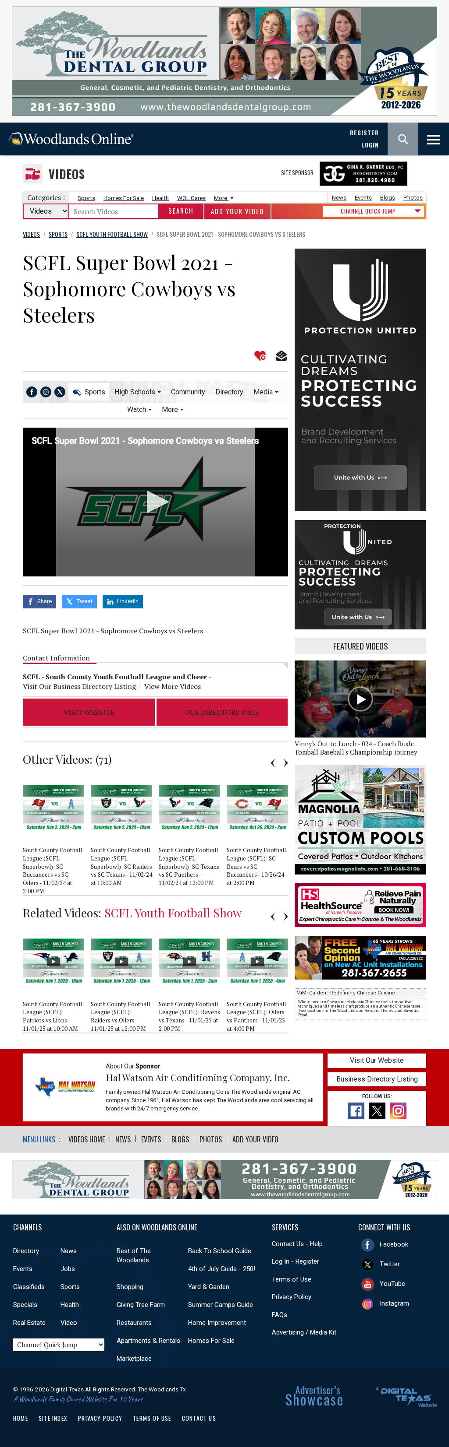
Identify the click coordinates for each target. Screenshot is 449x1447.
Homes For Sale (123, 198)
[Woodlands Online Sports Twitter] (59, 391)
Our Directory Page (222, 712)
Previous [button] (272, 763)
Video (69, 1323)
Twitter (390, 1264)
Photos (413, 197)
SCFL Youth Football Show (173, 912)
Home (20, 1418)
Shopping (130, 1287)
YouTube (392, 1284)
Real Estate (29, 1323)
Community (188, 392)
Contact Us (199, 1418)
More (221, 198)
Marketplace (134, 1359)
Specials (25, 1305)
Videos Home (86, 1139)
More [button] (170, 409)
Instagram (394, 1303)
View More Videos (172, 686)
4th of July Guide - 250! (221, 1269)
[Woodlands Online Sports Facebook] (31, 391)
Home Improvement (217, 1323)
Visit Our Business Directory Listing (79, 686)
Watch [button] (136, 409)
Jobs (68, 1269)
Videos (67, 174)
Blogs (387, 197)
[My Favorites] (260, 355)
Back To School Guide (219, 1251)
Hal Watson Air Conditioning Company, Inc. (198, 1077)
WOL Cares (191, 198)
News (339, 197)
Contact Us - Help (297, 1244)
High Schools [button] (134, 392)
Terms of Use (291, 1279)
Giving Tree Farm (141, 1305)
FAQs (279, 1315)
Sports (86, 198)
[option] (57, 835)
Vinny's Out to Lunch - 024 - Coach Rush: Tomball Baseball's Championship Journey (356, 748)
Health (160, 198)
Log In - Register (295, 1261)
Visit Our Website (377, 1060)
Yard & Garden (208, 1287)
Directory (229, 392)
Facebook (394, 1244)
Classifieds (29, 1287)
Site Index (53, 1418)
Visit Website (89, 712)
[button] (155, 502)
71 (103, 759)
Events (363, 197)
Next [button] (286, 763)
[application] (155, 502)
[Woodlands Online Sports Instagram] (45, 391)
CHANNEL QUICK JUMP (368, 211)
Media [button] (263, 392)
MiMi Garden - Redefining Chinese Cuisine (345, 993)
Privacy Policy (291, 1297)
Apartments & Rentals (148, 1341)
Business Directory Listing (377, 1079)
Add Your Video (237, 211)
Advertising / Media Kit (304, 1332)
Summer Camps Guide (220, 1305)
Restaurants (134, 1323)
